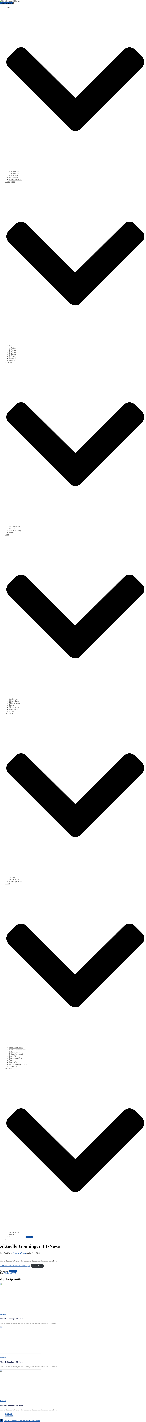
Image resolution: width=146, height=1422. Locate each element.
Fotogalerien (13, 178)
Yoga (11, 1060)
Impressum (8, 1414)
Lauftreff (12, 528)
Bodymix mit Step (15, 1058)
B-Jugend (12, 350)
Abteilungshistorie (15, 180)
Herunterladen (37, 1266)
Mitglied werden (15, 703)
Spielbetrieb (13, 699)
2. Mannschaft (14, 173)
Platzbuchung (14, 701)
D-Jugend (12, 354)
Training (12, 877)
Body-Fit (12, 1056)
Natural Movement (16, 1054)
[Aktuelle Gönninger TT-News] (20, 1310)
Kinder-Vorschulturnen (17, 1050)
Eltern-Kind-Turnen (16, 1048)
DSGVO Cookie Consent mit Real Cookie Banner (22, 1421)
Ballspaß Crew (14, 1052)
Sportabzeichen (14, 526)
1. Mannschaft (14, 171)
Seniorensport (14, 1066)
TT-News (15, 1273)
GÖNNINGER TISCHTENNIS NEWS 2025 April (15, 1266)
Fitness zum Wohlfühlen (18, 1064)
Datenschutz (9, 1416)
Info (10, 346)
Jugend (11, 705)
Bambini (12, 360)
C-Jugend (12, 352)
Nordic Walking (15, 530)
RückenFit (13, 1062)
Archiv (11, 711)
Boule (11, 533)
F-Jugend (12, 358)
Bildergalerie (13, 709)
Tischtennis (13, 1271)
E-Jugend (12, 356)
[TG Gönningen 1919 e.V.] (10, 1)
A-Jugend (12, 348)
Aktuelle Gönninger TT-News (11, 1319)
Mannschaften (14, 707)
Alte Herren (13, 175)
